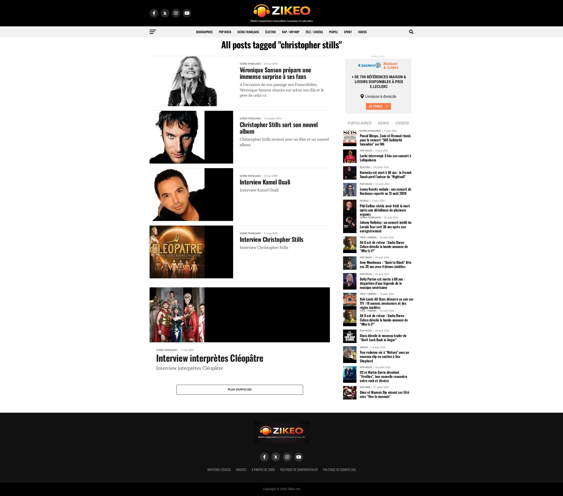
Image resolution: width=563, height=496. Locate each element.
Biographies (204, 31)
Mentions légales (219, 469)
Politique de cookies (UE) (339, 469)
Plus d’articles (240, 389)
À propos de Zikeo (263, 469)
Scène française (248, 31)
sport (348, 31)
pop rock (225, 31)
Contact (241, 469)
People (333, 31)
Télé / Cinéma (314, 31)
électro (270, 31)
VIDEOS (362, 31)
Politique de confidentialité (299, 469)
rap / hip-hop (290, 31)
